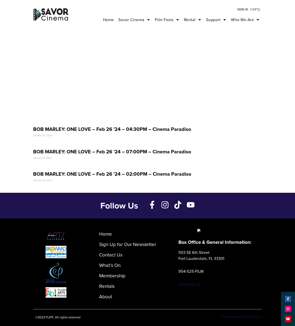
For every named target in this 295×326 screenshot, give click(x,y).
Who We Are (242, 20)
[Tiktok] (178, 205)
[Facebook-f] (152, 205)
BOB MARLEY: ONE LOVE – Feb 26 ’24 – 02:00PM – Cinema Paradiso (112, 174)
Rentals (107, 286)
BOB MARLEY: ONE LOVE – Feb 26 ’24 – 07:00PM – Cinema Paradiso (112, 151)
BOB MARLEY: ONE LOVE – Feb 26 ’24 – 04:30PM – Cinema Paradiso (112, 129)
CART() (255, 9)
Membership (112, 275)
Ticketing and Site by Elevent (241, 316)
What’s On (110, 265)
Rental (190, 20)
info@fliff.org (189, 284)
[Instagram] (165, 205)
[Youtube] (191, 205)
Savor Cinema (131, 20)
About (105, 296)
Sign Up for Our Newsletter (127, 244)
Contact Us (110, 254)
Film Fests (164, 20)
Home (108, 20)
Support (213, 20)
